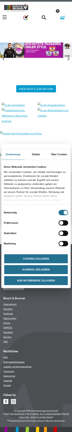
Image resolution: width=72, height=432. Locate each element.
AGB (5, 357)
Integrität (7, 380)
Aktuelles (8, 308)
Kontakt (7, 385)
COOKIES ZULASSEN (36, 258)
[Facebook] (5, 401)
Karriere (7, 336)
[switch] (64, 223)
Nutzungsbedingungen (14, 361)
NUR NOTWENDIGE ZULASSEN (36, 280)
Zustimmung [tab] (13, 154)
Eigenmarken (9, 318)
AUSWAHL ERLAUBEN (36, 269)
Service (6, 322)
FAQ (5, 341)
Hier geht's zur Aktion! (36, 89)
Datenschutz (9, 375)
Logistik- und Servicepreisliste (17, 366)
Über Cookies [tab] (59, 154)
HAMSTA (7, 327)
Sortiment (8, 313)
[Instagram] (13, 401)
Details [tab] (36, 154)
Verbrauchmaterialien (13, 288)
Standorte (8, 332)
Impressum (8, 371)
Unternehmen (10, 304)
